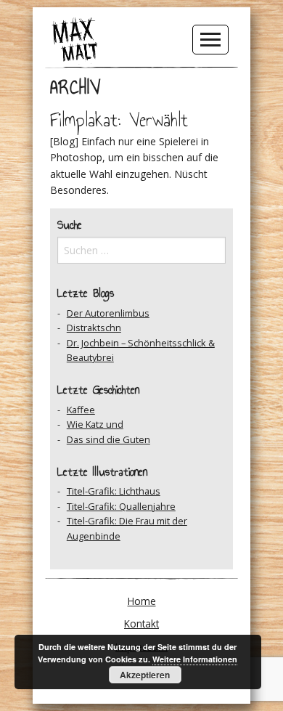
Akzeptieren (145, 674)
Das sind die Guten (108, 439)
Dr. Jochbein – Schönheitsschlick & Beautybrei (141, 350)
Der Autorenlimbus (108, 313)
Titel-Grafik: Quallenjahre (121, 506)
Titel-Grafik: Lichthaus (113, 490)
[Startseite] (74, 39)
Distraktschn (94, 327)
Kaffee (81, 409)
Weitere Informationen (194, 659)
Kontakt (141, 623)
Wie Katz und (95, 424)
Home (142, 601)
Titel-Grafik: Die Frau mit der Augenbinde (127, 528)
